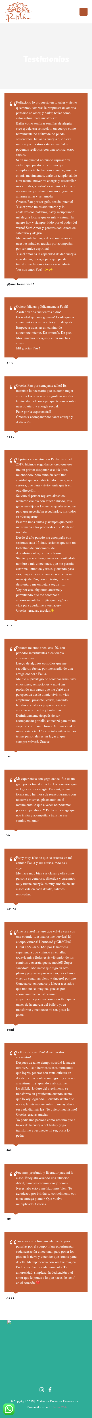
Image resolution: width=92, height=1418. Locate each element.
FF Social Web (58, 1407)
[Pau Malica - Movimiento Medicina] (18, 11)
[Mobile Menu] (83, 12)
